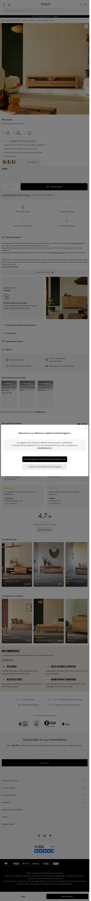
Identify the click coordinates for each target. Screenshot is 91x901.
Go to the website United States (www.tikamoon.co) (44, 459)
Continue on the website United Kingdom (44, 467)
